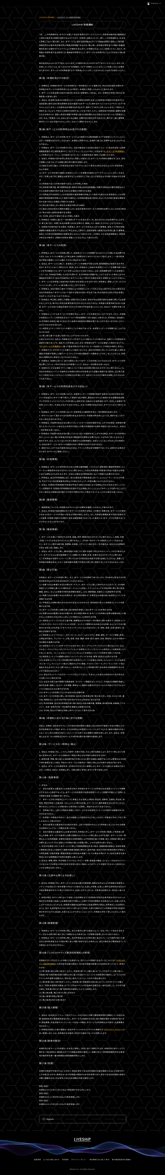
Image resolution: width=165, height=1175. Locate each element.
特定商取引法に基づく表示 (99, 1159)
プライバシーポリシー (113, 1029)
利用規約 (65, 1159)
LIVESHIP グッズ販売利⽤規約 (69, 17)
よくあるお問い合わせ (51, 1159)
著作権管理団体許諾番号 (121, 1159)
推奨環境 (37, 1159)
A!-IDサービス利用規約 (114, 151)
